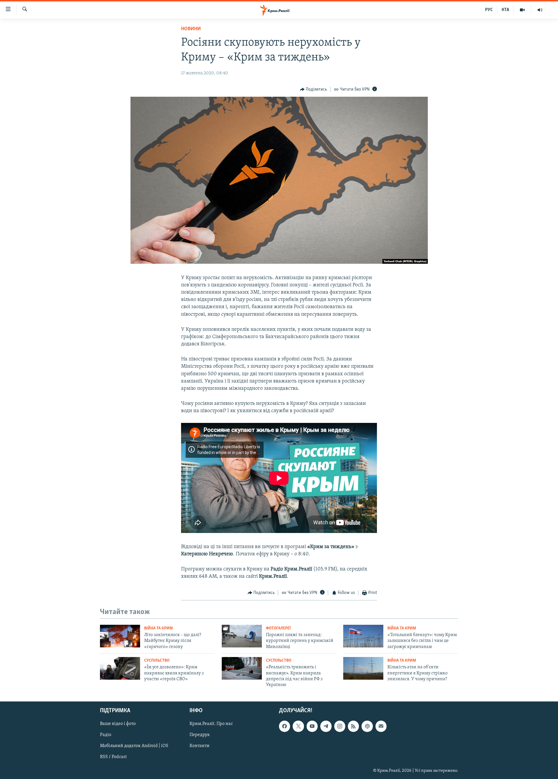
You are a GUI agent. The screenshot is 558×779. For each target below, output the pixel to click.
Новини (191, 29)
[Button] (313, 89)
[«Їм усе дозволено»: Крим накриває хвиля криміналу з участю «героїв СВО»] (120, 668)
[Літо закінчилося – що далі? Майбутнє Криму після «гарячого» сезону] (120, 636)
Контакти (199, 746)
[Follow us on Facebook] (284, 726)
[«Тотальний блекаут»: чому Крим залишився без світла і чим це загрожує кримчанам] (363, 636)
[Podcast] (367, 726)
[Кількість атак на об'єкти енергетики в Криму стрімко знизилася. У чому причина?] (363, 668)
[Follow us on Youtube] (312, 726)
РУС (489, 10)
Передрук (199, 735)
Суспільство (156, 660)
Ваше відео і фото (118, 723)
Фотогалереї (278, 628)
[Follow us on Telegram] (325, 726)
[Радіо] (540, 10)
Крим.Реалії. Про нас (211, 723)
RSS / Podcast (113, 757)
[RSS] (353, 726)
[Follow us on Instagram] (339, 726)
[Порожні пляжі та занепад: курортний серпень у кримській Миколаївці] (242, 636)
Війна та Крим (158, 628)
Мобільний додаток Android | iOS (134, 746)
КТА (505, 10)
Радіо (105, 735)
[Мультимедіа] (522, 10)
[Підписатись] (381, 726)
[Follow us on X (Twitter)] (298, 726)
